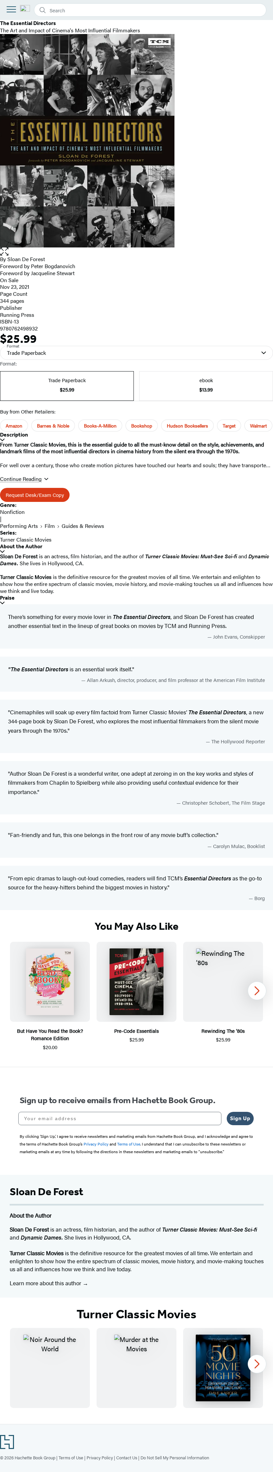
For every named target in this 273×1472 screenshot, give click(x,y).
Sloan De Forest (26, 259)
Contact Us (126, 1457)
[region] (136, 996)
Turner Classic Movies (26, 539)
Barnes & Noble (53, 425)
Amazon (14, 425)
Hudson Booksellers (187, 425)
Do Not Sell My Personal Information (174, 1457)
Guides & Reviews (83, 526)
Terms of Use (71, 1457)
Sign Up (240, 1118)
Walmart (258, 425)
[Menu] (11, 9)
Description (14, 435)
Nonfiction (12, 512)
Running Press (17, 314)
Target (229, 425)
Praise (7, 598)
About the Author (21, 546)
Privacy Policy (100, 1457)
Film (50, 526)
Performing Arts (19, 526)
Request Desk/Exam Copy (35, 494)
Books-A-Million (100, 425)
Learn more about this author (46, 1283)
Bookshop (141, 425)
